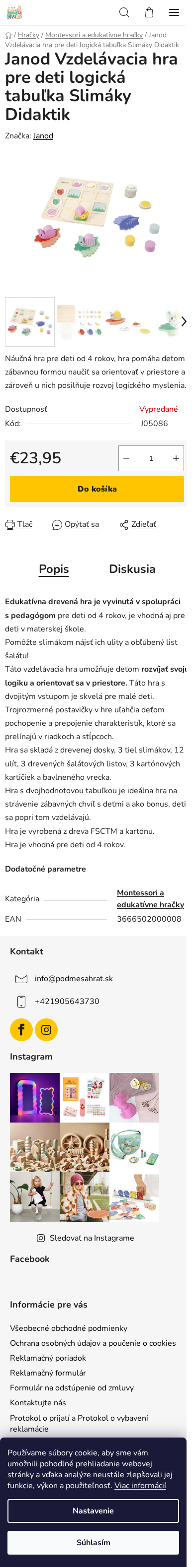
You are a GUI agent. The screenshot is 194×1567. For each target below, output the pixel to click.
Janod (43, 135)
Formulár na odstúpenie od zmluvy (72, 1387)
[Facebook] (21, 1029)
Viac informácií (140, 1485)
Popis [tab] (54, 569)
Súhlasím (93, 1542)
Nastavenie (93, 1510)
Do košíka (97, 489)
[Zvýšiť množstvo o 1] (176, 458)
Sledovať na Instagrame (92, 1238)
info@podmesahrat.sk (74, 978)
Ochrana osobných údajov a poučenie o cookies (93, 1343)
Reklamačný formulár (48, 1373)
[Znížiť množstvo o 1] (126, 458)
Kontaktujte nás (38, 1402)
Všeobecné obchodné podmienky (68, 1328)
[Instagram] (46, 1029)
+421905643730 (67, 1001)
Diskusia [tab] (132, 569)
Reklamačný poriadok (48, 1358)
